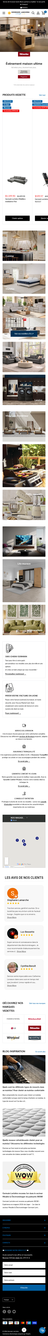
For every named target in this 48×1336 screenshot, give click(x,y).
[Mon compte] (38, 13)
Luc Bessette (27, 931)
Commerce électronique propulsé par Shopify (17, 1334)
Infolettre (25, 7)
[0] (43, 13)
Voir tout (42, 95)
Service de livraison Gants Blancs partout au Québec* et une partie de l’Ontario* (24, 3)
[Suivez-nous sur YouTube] (14, 1311)
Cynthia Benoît (28, 966)
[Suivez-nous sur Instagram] (9, 1311)
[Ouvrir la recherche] (33, 13)
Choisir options (17, 218)
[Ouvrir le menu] (4, 13)
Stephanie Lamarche (18, 900)
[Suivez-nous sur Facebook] (4, 1311)
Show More (11, 917)
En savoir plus (40, 1052)
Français (6, 1299)
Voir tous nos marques (37, 1003)
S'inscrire (24, 1288)
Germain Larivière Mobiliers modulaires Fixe (15, 200)
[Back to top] (24, 1330)
